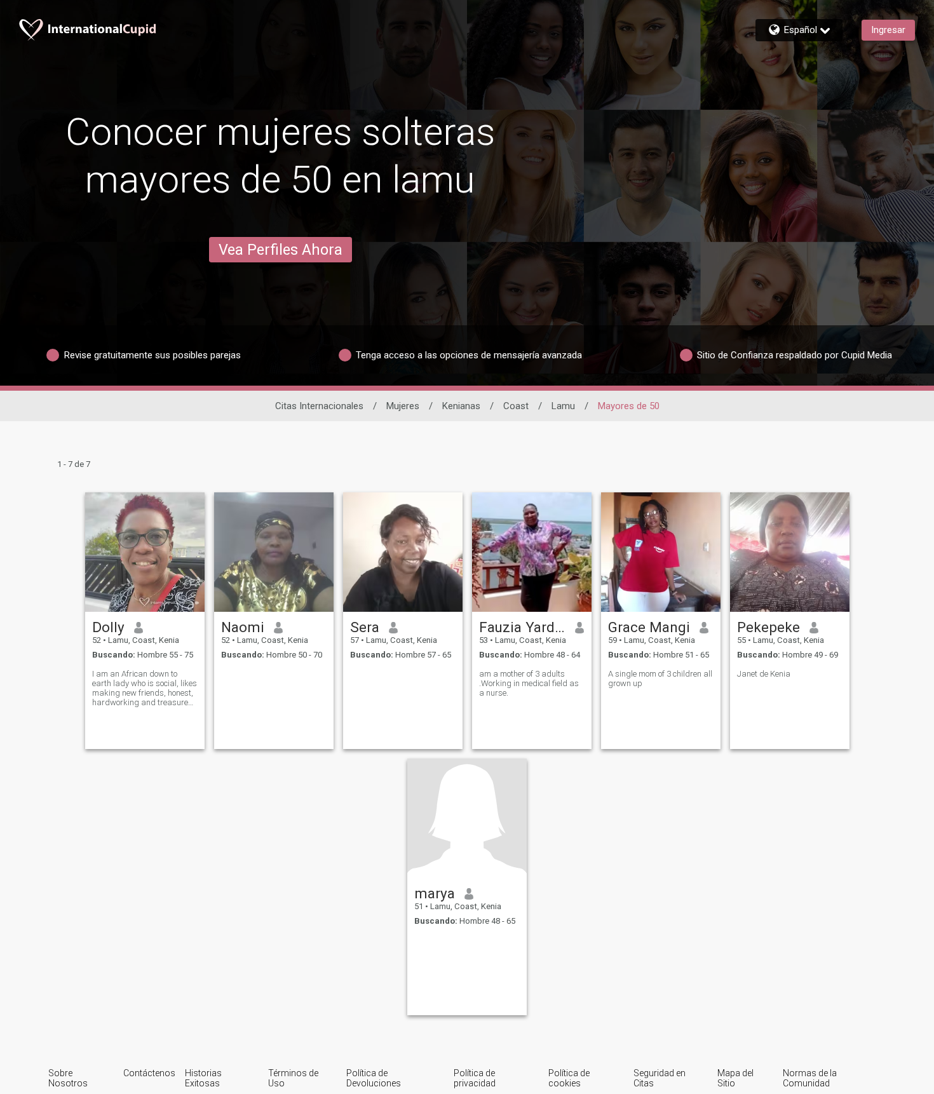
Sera (364, 627)
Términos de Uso (293, 1078)
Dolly (108, 627)
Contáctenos (149, 1073)
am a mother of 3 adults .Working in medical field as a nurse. (529, 683)
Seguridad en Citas (659, 1078)
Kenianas (461, 406)
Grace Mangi (649, 627)
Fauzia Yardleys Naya (522, 627)
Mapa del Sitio (735, 1078)
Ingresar (888, 30)
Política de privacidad (475, 1078)
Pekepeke (768, 627)
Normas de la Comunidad (810, 1078)
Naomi (242, 627)
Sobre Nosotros (68, 1078)
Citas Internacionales (319, 406)
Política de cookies (569, 1078)
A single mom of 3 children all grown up (660, 678)
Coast (516, 406)
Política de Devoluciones (373, 1078)
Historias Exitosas (203, 1078)
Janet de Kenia (763, 674)
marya (434, 893)
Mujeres (402, 406)
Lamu (563, 406)
